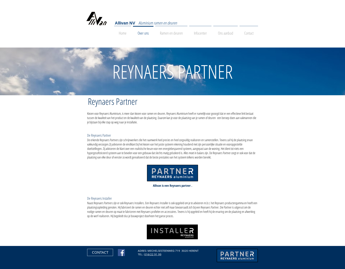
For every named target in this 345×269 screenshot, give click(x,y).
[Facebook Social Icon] (121, 252)
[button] (100, 252)
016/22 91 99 (152, 254)
